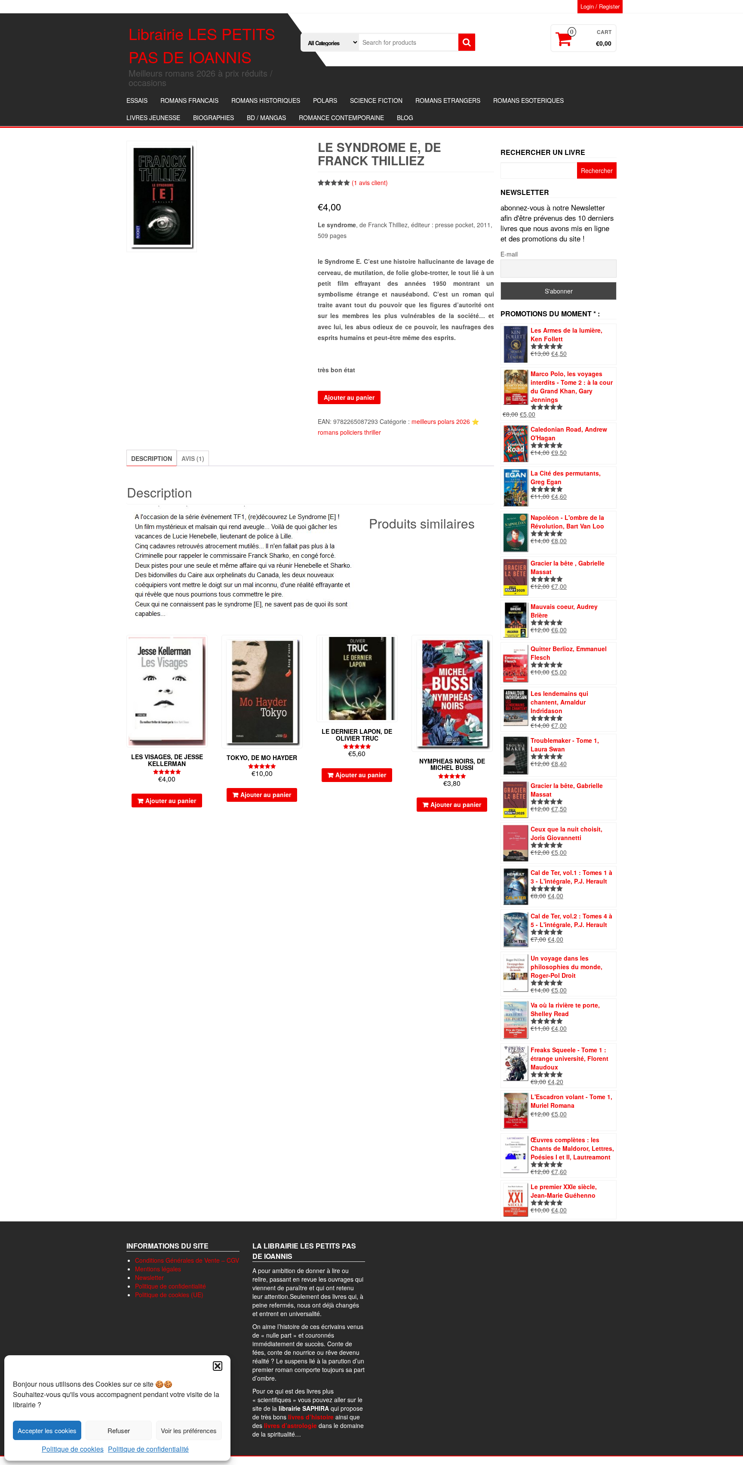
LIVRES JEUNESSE (153, 117)
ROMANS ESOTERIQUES (528, 100)
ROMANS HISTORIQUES (265, 100)
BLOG (405, 117)
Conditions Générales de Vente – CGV (187, 1260)
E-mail (509, 254)
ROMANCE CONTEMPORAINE (341, 117)
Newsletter (149, 1277)
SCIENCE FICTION (376, 100)
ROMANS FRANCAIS (189, 100)
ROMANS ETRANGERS (447, 100)
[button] (217, 1366)
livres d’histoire (311, 1416)
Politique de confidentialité (148, 1449)
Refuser (118, 1430)
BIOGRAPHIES (213, 117)
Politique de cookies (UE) (169, 1294)
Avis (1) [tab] (192, 458)
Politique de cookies (73, 1449)
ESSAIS (136, 100)
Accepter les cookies (47, 1430)
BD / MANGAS (266, 117)
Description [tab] (151, 458)
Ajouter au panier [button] (170, 800)
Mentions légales (158, 1268)
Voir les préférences (189, 1430)
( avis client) (370, 182)
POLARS (325, 100)
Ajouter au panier (349, 397)
